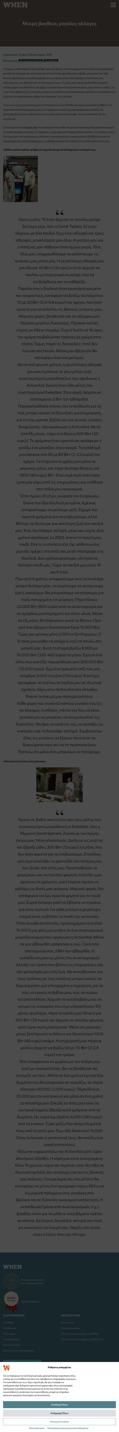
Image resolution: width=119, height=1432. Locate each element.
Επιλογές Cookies (59, 1421)
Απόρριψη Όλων (59, 1413)
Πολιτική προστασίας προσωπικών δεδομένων (67, 1428)
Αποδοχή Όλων (59, 1404)
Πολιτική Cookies (36, 1428)
